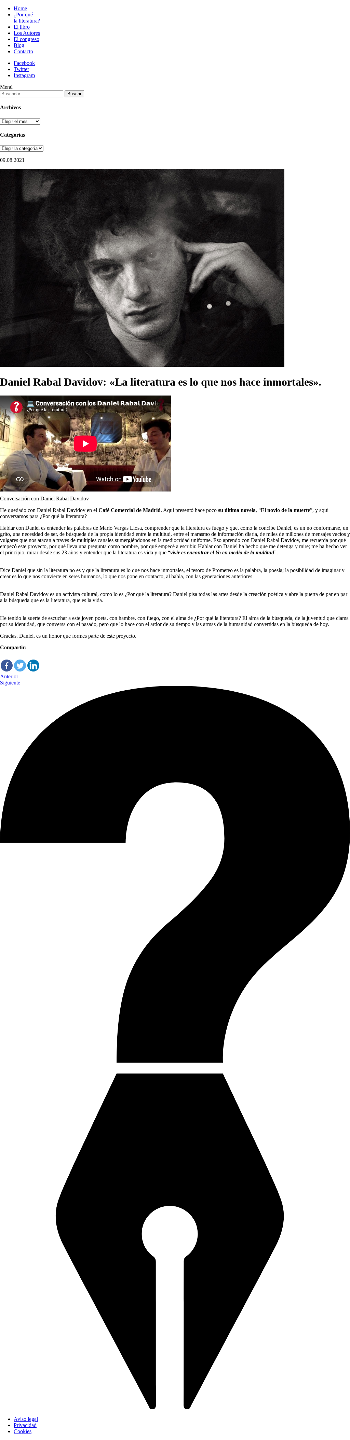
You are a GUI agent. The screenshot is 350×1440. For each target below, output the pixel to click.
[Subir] (175, 1407)
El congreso (26, 39)
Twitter (21, 69)
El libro (22, 27)
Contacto (23, 51)
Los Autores (27, 33)
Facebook (24, 63)
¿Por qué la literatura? (27, 18)
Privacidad (25, 1425)
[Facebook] (7, 661)
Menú (6, 87)
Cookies (22, 1431)
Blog (19, 45)
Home (20, 8)
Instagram (24, 75)
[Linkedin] (33, 661)
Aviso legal (26, 1419)
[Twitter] (20, 661)
